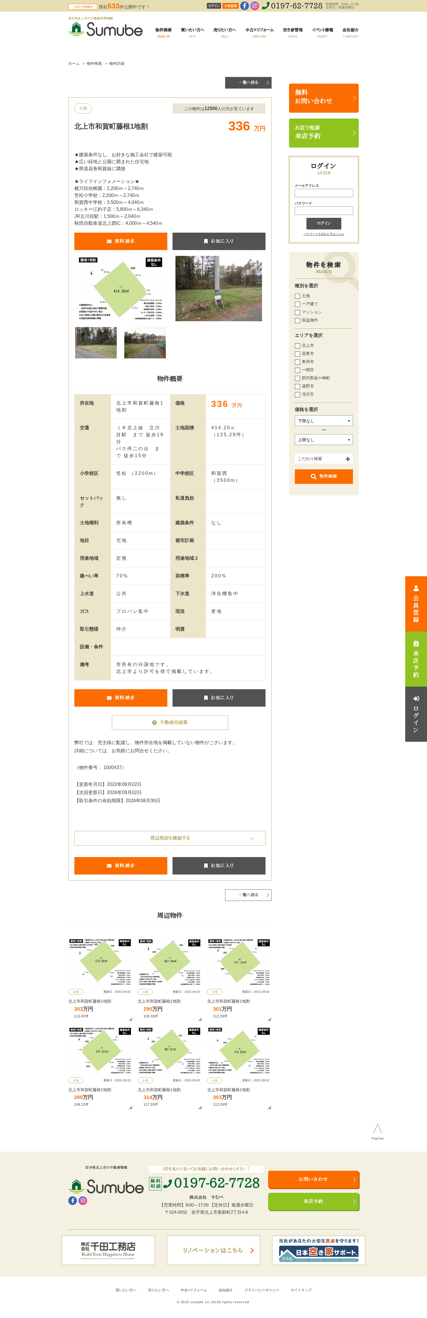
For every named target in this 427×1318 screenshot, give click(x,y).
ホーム (74, 63)
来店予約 (314, 1201)
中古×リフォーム (194, 1290)
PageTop (378, 1138)
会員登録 (230, 6)
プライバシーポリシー (261, 1290)
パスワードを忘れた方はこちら (324, 234)
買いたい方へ (126, 1290)
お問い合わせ (313, 1179)
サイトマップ (301, 1290)
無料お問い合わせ (313, 97)
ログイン (214, 6)
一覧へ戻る (248, 82)
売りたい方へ (158, 1290)
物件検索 (328, 476)
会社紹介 (226, 1290)
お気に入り (222, 241)
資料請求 (125, 241)
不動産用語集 (174, 722)
